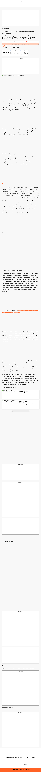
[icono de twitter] (33, 4)
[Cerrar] (38, 44)
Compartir (5, 52)
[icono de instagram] (36, 4)
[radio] (18, 1)
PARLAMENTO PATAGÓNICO (23, 401)
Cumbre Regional (5, 28)
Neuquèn (8, 668)
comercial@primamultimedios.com (14, 757)
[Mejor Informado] (20, 4)
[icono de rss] (38, 4)
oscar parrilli (32, 668)
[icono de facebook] (31, 4)
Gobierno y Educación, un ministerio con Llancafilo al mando (28, 393)
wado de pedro (13, 668)
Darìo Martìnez (25, 668)
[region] (20, 18)
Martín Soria (20, 668)
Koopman (3, 668)
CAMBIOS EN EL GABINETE (23, 391)
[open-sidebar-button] (2, 4)
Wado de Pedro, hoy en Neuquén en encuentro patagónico (27, 403)
